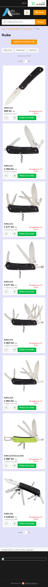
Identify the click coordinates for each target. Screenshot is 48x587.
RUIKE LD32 (8, 282)
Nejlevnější (20, 50)
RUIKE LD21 (8, 166)
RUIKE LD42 (8, 397)
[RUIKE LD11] (24, 86)
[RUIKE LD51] (24, 492)
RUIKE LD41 (8, 340)
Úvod (3, 29)
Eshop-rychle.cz (31, 583)
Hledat (40, 22)
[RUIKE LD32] (24, 260)
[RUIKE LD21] (24, 144)
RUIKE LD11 (8, 108)
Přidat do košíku (26, 117)
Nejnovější (8, 50)
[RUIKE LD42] (24, 376)
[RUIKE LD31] (24, 202)
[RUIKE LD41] (24, 318)
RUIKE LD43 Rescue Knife (14, 456)
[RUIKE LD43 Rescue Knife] (24, 434)
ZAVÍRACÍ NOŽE (14, 29)
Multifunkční (27, 29)
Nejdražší (33, 50)
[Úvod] (11, 12)
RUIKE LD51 (8, 513)
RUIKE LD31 (8, 224)
